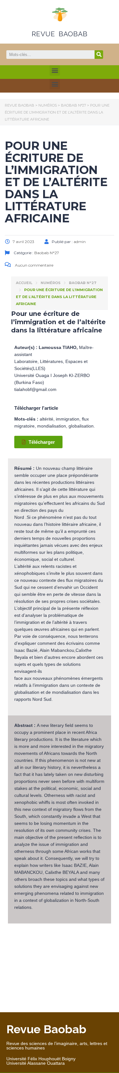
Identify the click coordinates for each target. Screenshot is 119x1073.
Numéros (51, 283)
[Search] (99, 54)
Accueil (24, 283)
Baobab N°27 (82, 283)
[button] (55, 70)
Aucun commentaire (33, 265)
